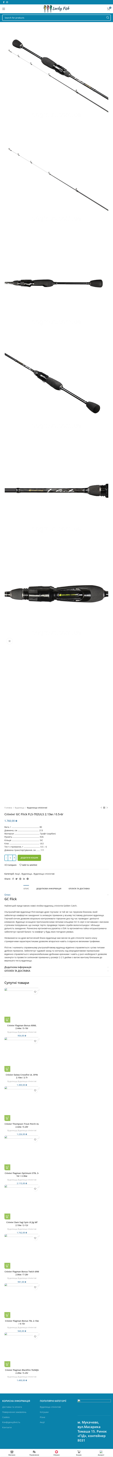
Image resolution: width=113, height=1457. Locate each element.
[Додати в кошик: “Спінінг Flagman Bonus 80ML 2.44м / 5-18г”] (7, 1020)
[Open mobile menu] (4, 9)
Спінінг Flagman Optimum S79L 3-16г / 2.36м (22, 1174)
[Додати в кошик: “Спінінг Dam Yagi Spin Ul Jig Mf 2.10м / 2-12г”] (7, 1216)
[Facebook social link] (3, 2)
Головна (8, 807)
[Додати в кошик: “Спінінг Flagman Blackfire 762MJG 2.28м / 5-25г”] (7, 1364)
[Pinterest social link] (20, 879)
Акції (17, 873)
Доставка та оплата (12, 1407)
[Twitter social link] (16, 879)
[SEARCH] (108, 18)
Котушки (44, 1412)
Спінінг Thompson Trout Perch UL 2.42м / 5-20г (22, 1125)
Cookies (6, 1417)
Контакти (7, 1427)
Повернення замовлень (14, 1412)
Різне (42, 1417)
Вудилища (20, 807)
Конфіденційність (11, 1422)
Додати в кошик (29, 857)
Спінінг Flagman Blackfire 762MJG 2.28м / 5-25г (22, 1371)
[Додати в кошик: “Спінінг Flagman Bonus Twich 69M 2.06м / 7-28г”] (7, 1266)
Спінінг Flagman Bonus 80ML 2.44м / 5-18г (21, 1027)
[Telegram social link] (28, 879)
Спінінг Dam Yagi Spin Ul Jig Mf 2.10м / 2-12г (21, 1224)
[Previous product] (101, 807)
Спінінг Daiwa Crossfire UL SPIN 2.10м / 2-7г (22, 1076)
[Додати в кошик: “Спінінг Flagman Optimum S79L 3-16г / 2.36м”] (7, 1167)
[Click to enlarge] (10, 641)
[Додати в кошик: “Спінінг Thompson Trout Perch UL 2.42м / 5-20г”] (7, 1118)
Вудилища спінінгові (37, 807)
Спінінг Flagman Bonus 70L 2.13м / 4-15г (22, 1322)
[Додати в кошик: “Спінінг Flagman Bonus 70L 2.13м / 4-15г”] (7, 1315)
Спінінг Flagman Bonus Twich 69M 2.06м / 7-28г (22, 1273)
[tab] (26, 888)
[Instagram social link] (7, 2)
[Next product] (107, 807)
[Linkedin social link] (24, 879)
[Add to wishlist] (35, 991)
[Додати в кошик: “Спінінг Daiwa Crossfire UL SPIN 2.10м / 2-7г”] (7, 1069)
